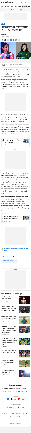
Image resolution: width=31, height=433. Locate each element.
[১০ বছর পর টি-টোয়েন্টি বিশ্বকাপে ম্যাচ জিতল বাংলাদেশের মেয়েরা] (26, 218)
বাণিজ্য (19, 6)
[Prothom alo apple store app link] (20, 407)
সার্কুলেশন (18, 413)
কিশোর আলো (12, 388)
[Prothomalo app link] (10, 407)
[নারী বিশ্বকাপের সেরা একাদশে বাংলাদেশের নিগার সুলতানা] (24, 320)
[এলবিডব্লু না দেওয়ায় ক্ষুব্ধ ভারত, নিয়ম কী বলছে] (24, 363)
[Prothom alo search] (22, 2)
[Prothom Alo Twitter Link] (12, 399)
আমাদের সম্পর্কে (5, 413)
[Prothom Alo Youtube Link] (20, 399)
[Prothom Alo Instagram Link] (16, 399)
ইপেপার (15, 391)
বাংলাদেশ (7, 6)
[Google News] (23, 399)
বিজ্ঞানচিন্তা (18, 388)
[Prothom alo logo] (15, 385)
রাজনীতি (12, 6)
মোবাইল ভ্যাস (24, 391)
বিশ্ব (16, 6)
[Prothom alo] (7, 2)
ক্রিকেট (3, 23)
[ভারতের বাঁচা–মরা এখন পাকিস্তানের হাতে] (24, 373)
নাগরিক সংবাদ (5, 388)
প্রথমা (19, 391)
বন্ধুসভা (4, 391)
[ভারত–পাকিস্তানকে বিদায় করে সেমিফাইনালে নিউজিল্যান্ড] (24, 353)
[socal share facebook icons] (2, 41)
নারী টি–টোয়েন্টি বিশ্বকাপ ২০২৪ (9, 261)
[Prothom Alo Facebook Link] (8, 399)
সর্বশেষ (2, 6)
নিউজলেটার (17, 416)
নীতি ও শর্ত (24, 413)
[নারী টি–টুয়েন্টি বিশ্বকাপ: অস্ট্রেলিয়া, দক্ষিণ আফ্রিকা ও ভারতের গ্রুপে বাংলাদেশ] (24, 310)
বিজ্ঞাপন (12, 413)
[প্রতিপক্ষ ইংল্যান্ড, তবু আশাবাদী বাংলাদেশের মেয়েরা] (26, 141)
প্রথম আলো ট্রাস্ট (25, 388)
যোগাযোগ (11, 416)
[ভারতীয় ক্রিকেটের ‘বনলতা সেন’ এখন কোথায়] (24, 300)
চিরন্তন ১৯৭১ (9, 391)
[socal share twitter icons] (5, 41)
